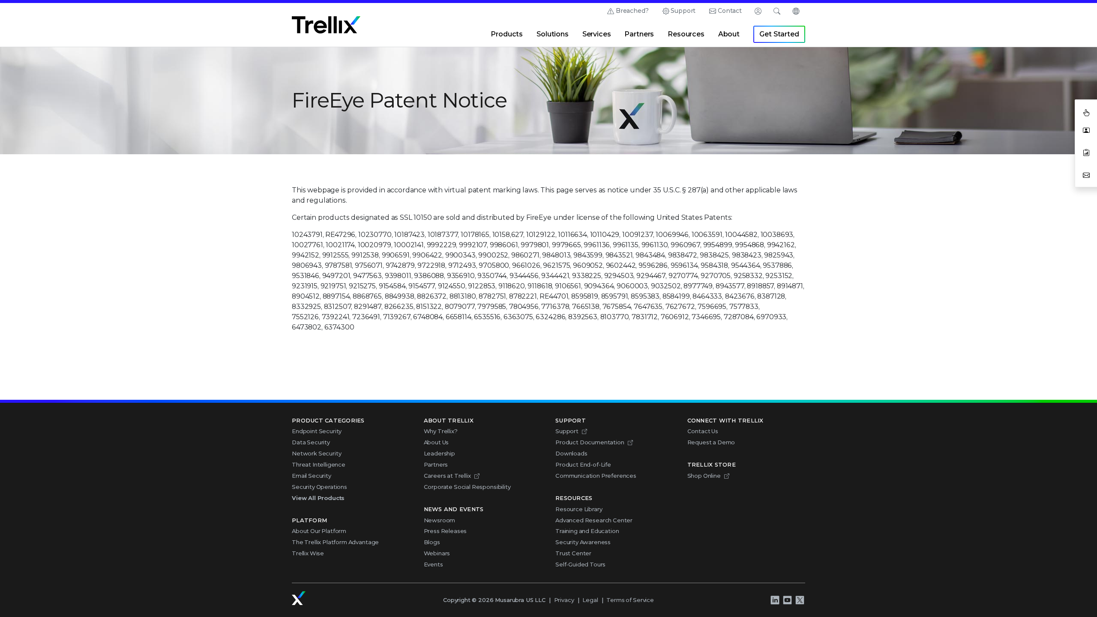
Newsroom (440, 520)
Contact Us (702, 431)
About (729, 34)
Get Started (779, 34)
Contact (730, 11)
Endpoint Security (317, 431)
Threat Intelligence (318, 464)
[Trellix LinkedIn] (774, 600)
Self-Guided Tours (580, 564)
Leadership (439, 453)
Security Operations (319, 486)
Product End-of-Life (583, 464)
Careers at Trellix (447, 475)
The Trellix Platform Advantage (335, 542)
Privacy (564, 599)
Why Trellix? (441, 431)
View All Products (318, 497)
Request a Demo (711, 442)
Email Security (311, 475)
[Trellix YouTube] (787, 600)
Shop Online (704, 475)
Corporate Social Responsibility (467, 486)
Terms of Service (629, 599)
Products (507, 34)
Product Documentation (589, 442)
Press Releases (445, 530)
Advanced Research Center (593, 520)
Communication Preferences (595, 475)
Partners (639, 34)
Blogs (432, 542)
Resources (686, 34)
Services (596, 34)
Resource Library (578, 509)
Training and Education (587, 530)
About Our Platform (319, 530)
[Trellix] (299, 598)
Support (683, 11)
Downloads (571, 453)
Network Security (316, 453)
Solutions (553, 34)
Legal (590, 599)
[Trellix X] (799, 600)
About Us (436, 442)
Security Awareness (583, 542)
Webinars (437, 553)
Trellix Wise (308, 553)
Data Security (311, 442)
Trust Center (573, 553)
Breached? (632, 11)
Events (433, 564)
